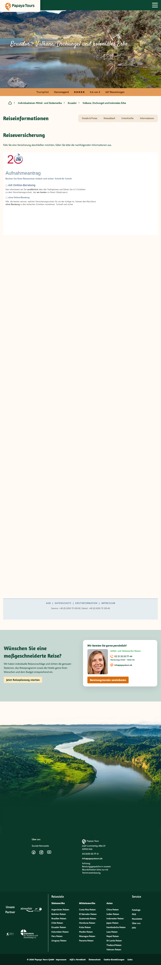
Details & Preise (89, 118)
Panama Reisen (86, 940)
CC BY (14, 107)
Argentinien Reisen (60, 909)
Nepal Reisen (112, 936)
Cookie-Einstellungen (114, 959)
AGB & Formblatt (77, 959)
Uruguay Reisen (59, 940)
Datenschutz (95, 959)
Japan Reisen (112, 922)
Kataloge (136, 909)
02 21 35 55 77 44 (123, 656)
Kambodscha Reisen (116, 927)
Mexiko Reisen (86, 931)
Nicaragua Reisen (87, 936)
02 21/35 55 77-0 (90, 853)
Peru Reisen (57, 936)
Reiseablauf (109, 118)
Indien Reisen (112, 914)
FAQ (134, 914)
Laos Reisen (112, 931)
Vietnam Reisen (113, 949)
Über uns (36, 839)
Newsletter (137, 918)
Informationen (147, 118)
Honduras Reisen (87, 922)
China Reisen (112, 909)
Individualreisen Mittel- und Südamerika (40, 103)
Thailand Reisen (114, 945)
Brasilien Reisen (58, 918)
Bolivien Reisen (58, 914)
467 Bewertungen (115, 92)
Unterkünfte (127, 118)
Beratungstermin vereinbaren (108, 680)
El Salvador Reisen (88, 914)
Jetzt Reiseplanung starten (23, 680)
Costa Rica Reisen (87, 909)
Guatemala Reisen (87, 918)
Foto (1, 107)
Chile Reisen (57, 922)
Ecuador (72, 103)
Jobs (134, 927)
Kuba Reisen (85, 927)
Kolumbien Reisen (60, 931)
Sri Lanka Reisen (114, 940)
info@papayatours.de (123, 665)
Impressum (61, 959)
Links (130, 959)
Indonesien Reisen (115, 918)
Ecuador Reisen (58, 927)
